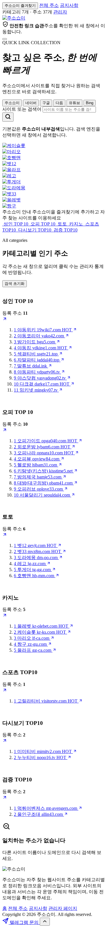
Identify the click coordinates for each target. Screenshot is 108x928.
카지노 (76, 223)
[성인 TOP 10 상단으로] (4, 319)
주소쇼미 (12, 103)
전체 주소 (49, 5)
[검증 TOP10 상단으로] (4, 798)
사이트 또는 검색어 (21, 109)
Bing (89, 103)
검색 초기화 (14, 283)
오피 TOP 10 (42, 223)
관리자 (60, 11)
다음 (59, 103)
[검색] (8, 117)
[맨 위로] (45, 922)
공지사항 (69, 5)
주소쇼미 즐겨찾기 (20, 5)
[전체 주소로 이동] (4, 39)
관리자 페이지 (62, 908)
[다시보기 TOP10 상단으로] (4, 741)
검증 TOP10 (64, 229)
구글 (46, 103)
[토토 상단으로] (4, 535)
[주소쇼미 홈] (13, 17)
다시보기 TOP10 (34, 229)
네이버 (31, 103)
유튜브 (74, 103)
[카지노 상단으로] (4, 616)
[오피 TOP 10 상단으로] (4, 430)
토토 (62, 223)
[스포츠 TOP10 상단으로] (4, 690)
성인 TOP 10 (15, 223)
